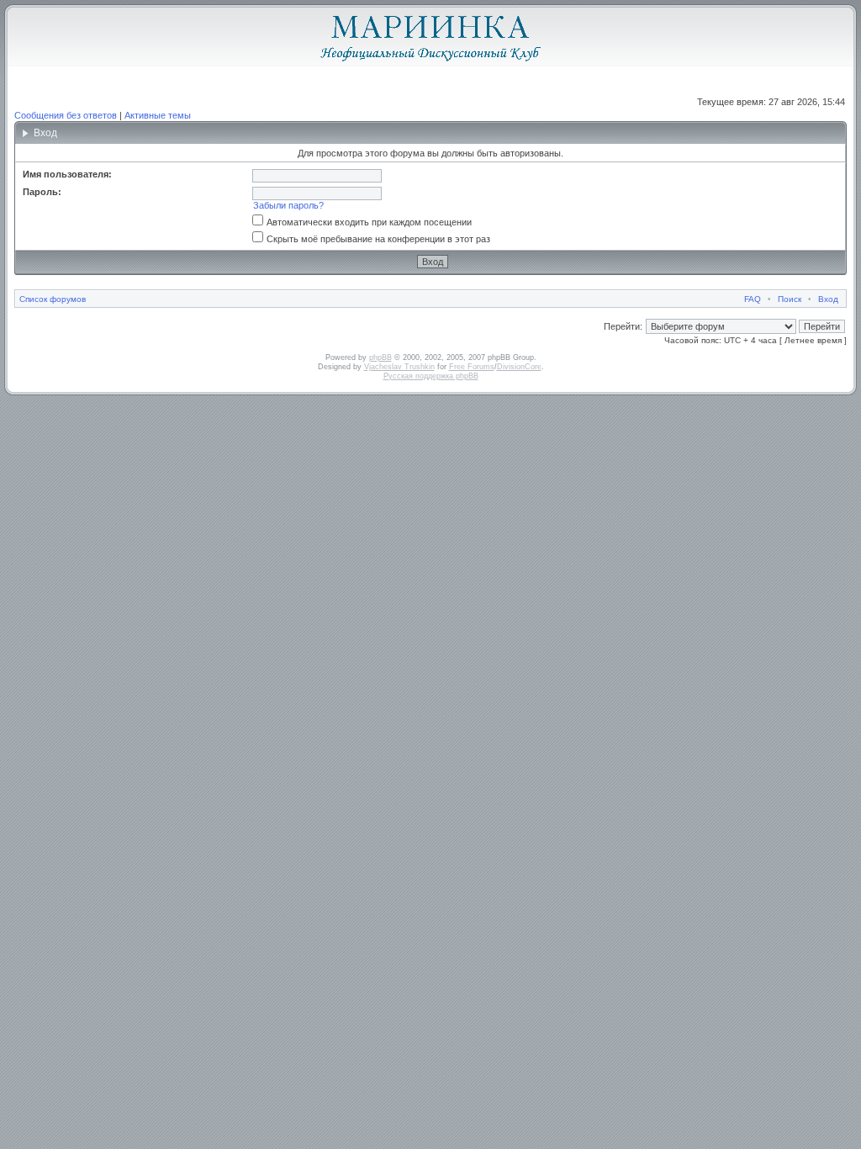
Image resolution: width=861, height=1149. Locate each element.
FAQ (752, 299)
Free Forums (471, 367)
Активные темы (157, 115)
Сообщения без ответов (65, 115)
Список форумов (52, 299)
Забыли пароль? (288, 205)
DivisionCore (519, 367)
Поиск (789, 299)
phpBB (380, 357)
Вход (828, 299)
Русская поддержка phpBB (430, 376)
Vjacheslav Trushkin (399, 367)
